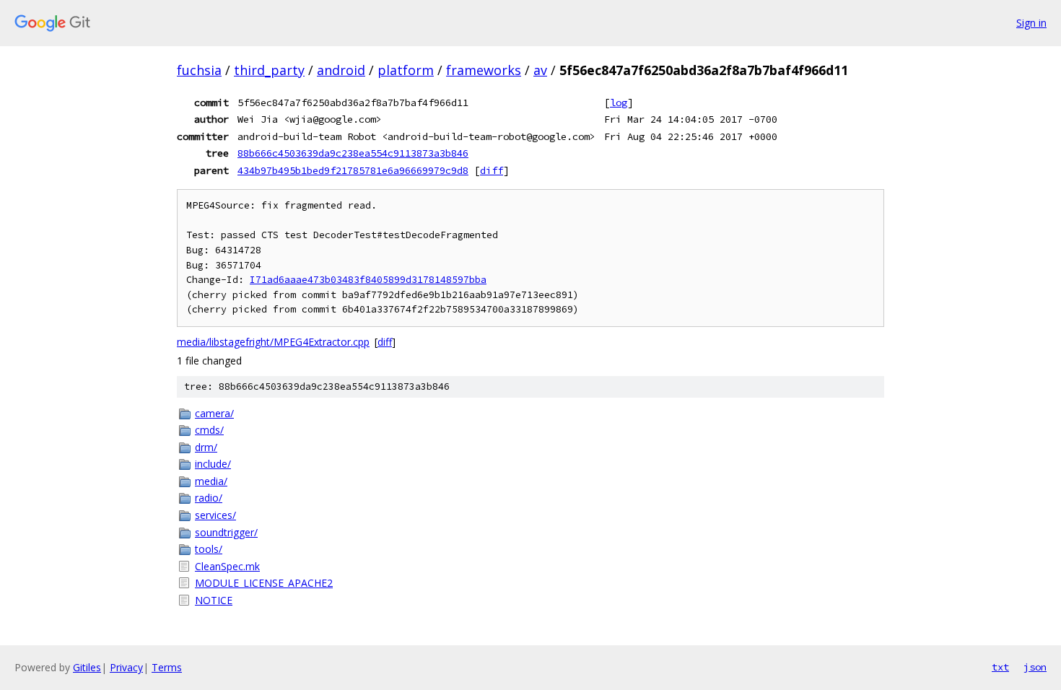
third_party (269, 70)
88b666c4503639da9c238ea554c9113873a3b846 (352, 153)
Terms (167, 667)
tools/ (208, 549)
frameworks (483, 70)
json (1035, 666)
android (341, 70)
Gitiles (87, 667)
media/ (211, 481)
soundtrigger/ (226, 532)
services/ (215, 515)
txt (1000, 666)
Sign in (1031, 23)
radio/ (208, 498)
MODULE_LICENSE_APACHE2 (264, 583)
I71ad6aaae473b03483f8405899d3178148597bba (368, 280)
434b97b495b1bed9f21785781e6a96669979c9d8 (352, 170)
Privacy (126, 667)
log (618, 102)
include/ (213, 464)
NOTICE (213, 600)
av (540, 70)
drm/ (206, 447)
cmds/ (209, 430)
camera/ (214, 413)
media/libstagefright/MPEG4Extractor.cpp (273, 342)
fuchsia (199, 70)
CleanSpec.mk (227, 566)
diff (491, 170)
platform (405, 70)
